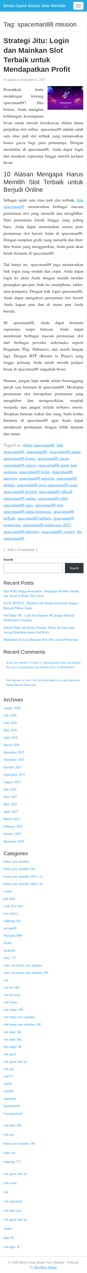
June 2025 (10, 796)
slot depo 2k (11, 1247)
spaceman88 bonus (19, 458)
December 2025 (13, 752)
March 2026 (11, 745)
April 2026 (10, 737)
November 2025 (13, 759)
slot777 (8, 1076)
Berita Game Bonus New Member (34, 5)
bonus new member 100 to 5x (23, 884)
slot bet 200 (11, 987)
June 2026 (10, 722)
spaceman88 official (55, 491)
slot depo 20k (12, 1039)
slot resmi (10, 1183)
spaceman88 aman (64, 451)
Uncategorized (12, 1113)
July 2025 (9, 789)
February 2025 (13, 826)
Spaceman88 (11, 1106)
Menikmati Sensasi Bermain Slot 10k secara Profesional (40, 639)
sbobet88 (9, 950)
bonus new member (16, 861)
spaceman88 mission (36, 478)
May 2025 (10, 804)
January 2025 (12, 833)
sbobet (7, 943)
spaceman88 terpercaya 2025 (47, 524)
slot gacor (9, 1054)
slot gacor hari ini (15, 1061)
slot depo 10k (12, 1032)
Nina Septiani (13, 680)
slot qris (8, 1069)
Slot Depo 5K (12, 1046)
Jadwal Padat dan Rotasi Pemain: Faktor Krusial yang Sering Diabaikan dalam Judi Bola (38, 630)
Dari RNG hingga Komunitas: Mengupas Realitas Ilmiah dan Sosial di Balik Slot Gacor (41, 593)
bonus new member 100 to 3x (23, 876)
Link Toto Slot (13, 906)
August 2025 (11, 782)
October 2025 (12, 767)
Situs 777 (9, 958)
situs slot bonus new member (22, 965)
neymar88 (9, 928)
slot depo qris (12, 1210)
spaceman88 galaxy (19, 465)
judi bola (9, 898)
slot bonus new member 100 (22, 1024)
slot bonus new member (19, 1017)
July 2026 (9, 715)
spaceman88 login (34, 471)
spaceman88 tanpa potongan (27, 511)
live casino (10, 913)
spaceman (9, 1098)
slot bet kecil (11, 995)
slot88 (7, 1083)
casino (7, 891)
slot (5, 980)
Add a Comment (20, 549)
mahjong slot (12, 920)
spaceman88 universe (21, 531)
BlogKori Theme (45, 1267)
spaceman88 (36, 451)
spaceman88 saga (18, 505)
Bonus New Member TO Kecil (22, 662)
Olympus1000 (12, 935)
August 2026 (11, 708)
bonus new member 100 (19, 869)
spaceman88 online (19, 498)
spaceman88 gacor (53, 458)
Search (8, 559)
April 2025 (10, 811)
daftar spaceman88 (38, 445)
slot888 (8, 1091)
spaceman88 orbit (53, 498)
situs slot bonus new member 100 (25, 972)
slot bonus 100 (13, 1009)
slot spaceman (12, 1201)
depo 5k (8, 1237)
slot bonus (10, 1002)
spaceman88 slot (49, 505)
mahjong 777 (12, 1161)
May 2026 (10, 730)
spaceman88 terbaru (34, 518)
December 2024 (13, 841)
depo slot (9, 1152)
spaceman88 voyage (58, 531)
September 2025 (14, 774)
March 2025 (11, 819)
